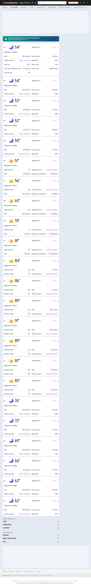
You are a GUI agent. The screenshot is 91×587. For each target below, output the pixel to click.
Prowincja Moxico (28, 571)
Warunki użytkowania (22, 583)
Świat (4, 571)
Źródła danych (69, 583)
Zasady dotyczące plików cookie (47, 583)
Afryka (11, 571)
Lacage (38, 571)
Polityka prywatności (33, 583)
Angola (18, 571)
